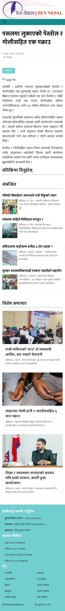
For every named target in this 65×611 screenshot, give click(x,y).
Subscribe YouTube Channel (18, 555)
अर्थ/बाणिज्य (10, 579)
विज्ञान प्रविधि (43, 591)
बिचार (7, 585)
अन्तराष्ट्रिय (41, 579)
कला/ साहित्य (43, 585)
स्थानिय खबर (10, 597)
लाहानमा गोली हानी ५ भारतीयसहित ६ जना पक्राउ (31, 413)
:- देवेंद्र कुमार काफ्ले (17, 530)
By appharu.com (43, 605)
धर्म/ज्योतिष (42, 597)
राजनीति (8, 573)
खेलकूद (8, 591)
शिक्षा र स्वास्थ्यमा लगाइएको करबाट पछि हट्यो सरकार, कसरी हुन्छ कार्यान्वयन (29, 478)
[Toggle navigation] (4, 22)
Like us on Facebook (15, 543)
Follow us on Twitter (15, 549)
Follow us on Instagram (16, 561)
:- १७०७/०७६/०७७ (23, 518)
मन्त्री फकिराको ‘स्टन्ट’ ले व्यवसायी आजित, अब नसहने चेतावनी (28, 352)
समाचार (40, 573)
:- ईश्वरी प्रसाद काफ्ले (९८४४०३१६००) (25, 524)
